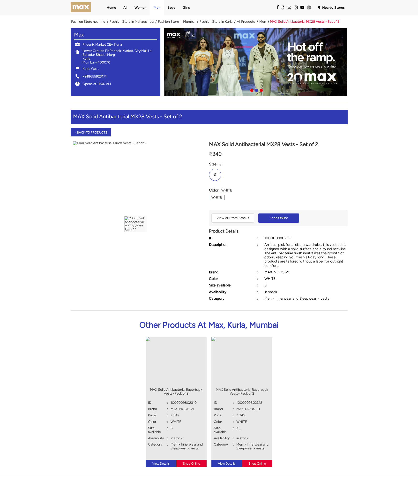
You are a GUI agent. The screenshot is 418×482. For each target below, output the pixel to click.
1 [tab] (251, 90)
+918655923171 (94, 76)
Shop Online (278, 218)
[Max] (81, 7)
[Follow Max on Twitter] (289, 7)
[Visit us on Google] (282, 7)
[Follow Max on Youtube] (302, 7)
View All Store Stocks (232, 218)
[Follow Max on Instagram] (296, 7)
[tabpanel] (256, 62)
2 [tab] (256, 90)
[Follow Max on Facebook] (276, 7)
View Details (161, 463)
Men (262, 22)
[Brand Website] (309, 7)
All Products (246, 22)
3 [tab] (261, 90)
